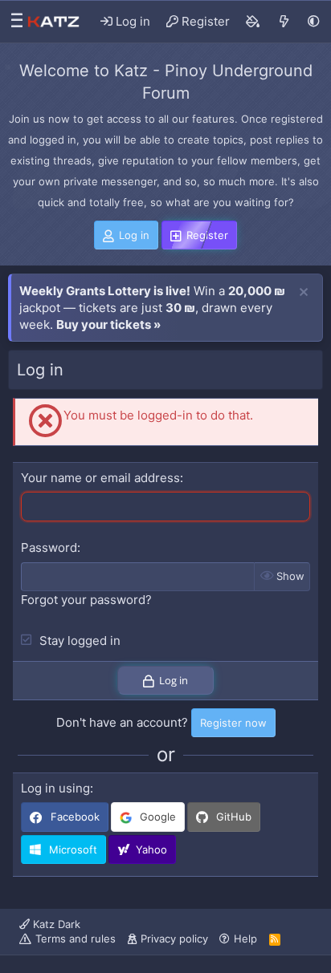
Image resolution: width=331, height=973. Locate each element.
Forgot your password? (86, 599)
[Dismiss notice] (303, 292)
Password (49, 547)
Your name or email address (100, 477)
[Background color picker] (253, 22)
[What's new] (284, 22)
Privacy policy (174, 938)
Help (245, 938)
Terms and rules (75, 938)
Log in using (55, 788)
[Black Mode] (314, 21)
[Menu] (12, 21)
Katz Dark (55, 924)
